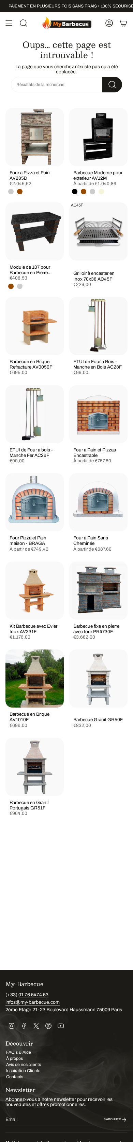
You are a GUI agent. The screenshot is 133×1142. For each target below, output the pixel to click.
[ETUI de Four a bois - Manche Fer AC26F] (34, 414)
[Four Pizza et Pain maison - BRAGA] (34, 502)
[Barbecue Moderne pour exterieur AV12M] (98, 137)
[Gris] (11, 191)
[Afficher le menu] (9, 23)
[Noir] (74, 191)
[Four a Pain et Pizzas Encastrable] (98, 414)
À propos (14, 1058)
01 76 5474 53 (33, 994)
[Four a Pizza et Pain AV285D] (34, 137)
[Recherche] (112, 84)
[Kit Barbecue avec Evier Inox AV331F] (34, 590)
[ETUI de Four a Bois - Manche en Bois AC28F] (98, 326)
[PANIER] (123, 23)
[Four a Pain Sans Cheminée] (98, 502)
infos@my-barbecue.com (32, 1002)
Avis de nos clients (23, 1064)
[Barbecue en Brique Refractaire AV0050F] (34, 326)
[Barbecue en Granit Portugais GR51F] (34, 767)
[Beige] (101, 191)
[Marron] (20, 191)
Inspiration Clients (23, 1070)
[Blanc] (92, 191)
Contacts (14, 1076)
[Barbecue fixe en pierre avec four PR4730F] (98, 590)
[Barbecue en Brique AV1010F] (34, 678)
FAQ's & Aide (18, 1052)
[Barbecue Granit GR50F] (98, 678)
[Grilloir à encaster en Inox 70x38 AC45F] (98, 231)
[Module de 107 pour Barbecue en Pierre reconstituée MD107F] (34, 231)
